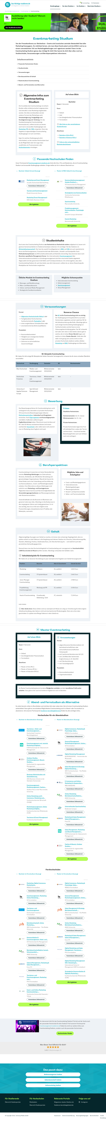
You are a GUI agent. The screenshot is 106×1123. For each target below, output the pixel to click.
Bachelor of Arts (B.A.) (66, 135)
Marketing (22, 129)
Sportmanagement (64, 285)
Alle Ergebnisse (33, 204)
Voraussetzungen (24, 72)
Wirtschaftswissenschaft (27, 249)
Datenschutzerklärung (68, 1115)
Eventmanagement (66, 256)
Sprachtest (30, 427)
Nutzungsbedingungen (82, 1115)
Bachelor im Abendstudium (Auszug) (31, 719)
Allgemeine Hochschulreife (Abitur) (32, 316)
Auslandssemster (24, 147)
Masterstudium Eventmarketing (28, 81)
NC (59, 315)
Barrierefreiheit (94, 1115)
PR (27, 129)
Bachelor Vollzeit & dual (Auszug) (29, 171)
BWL (32, 129)
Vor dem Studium (68, 6)
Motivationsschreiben (26, 415)
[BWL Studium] (34, 129)
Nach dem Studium (94, 6)
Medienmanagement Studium (53, 1074)
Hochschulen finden (65, 1033)
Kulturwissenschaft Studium (53, 1080)
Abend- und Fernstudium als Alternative (31, 85)
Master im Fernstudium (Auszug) (67, 874)
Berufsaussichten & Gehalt (27, 76)
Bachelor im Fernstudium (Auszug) (30, 874)
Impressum (57, 1115)
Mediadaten (33, 1102)
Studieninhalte (23, 68)
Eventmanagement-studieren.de (39, 163)
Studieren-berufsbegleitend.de (63, 1105)
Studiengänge (54, 6)
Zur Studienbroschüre (13, 27)
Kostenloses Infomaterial (36, 186)
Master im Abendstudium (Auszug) (68, 719)
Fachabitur (37, 321)
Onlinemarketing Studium (53, 1085)
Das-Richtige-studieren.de (12, 11)
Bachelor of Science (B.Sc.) (68, 137)
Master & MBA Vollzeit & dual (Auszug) (69, 171)
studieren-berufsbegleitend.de (51, 711)
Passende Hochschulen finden (28, 64)
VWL (68, 249)
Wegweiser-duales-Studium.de (64, 1102)
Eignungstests (34, 417)
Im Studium (80, 6)
